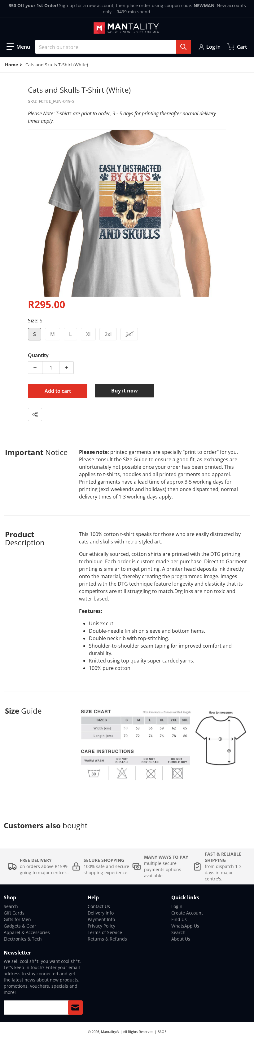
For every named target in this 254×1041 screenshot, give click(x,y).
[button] (18, 46)
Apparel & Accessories (27, 932)
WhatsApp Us (185, 926)
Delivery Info (101, 913)
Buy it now (124, 390)
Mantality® (110, 1031)
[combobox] (113, 47)
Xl (88, 334)
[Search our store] (183, 47)
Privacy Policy (101, 926)
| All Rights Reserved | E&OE (143, 1031)
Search (11, 906)
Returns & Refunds (107, 939)
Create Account (187, 913)
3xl (129, 334)
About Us (180, 939)
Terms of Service (105, 932)
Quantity (38, 355)
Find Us (179, 919)
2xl (108, 334)
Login (176, 906)
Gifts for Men (17, 919)
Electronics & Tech (23, 939)
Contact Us (99, 906)
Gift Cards (14, 913)
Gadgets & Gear (20, 926)
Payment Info (101, 919)
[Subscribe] (75, 1007)
